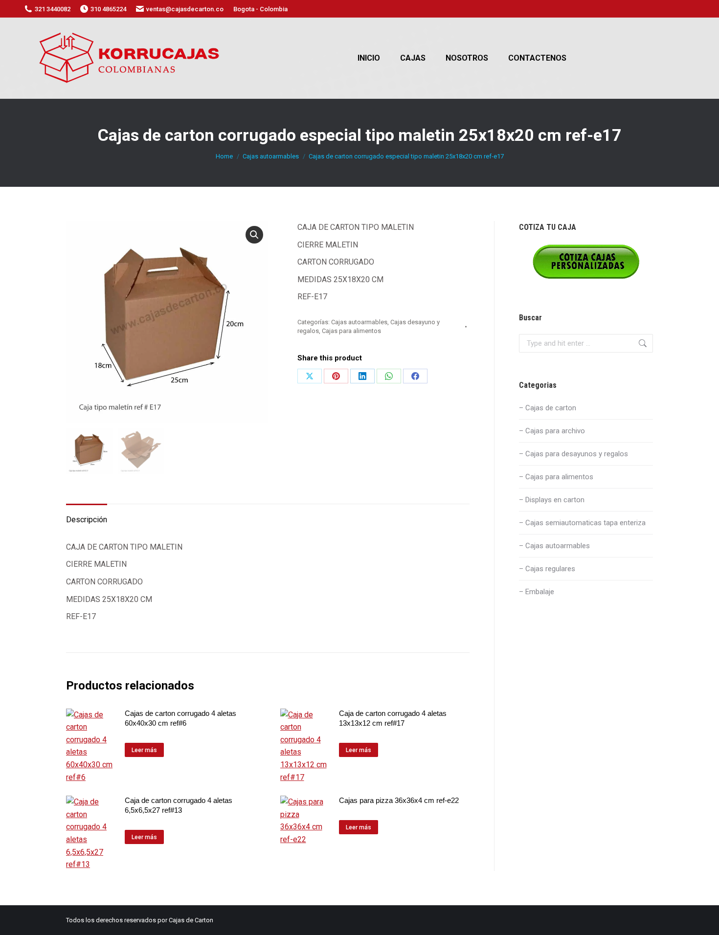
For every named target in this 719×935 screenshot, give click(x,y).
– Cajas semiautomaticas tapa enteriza (582, 522)
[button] (254, 235)
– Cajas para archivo (552, 430)
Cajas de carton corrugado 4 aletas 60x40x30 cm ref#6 (180, 718)
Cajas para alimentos (351, 330)
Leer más (144, 750)
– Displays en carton (551, 499)
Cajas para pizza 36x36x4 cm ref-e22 (399, 800)
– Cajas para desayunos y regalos (573, 453)
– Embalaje (536, 591)
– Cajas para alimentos (556, 476)
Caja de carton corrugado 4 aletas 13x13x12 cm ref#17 (393, 718)
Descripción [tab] (86, 519)
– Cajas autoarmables (554, 545)
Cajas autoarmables (359, 322)
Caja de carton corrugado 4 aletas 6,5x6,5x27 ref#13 (178, 805)
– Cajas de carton (547, 407)
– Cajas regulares (547, 568)
